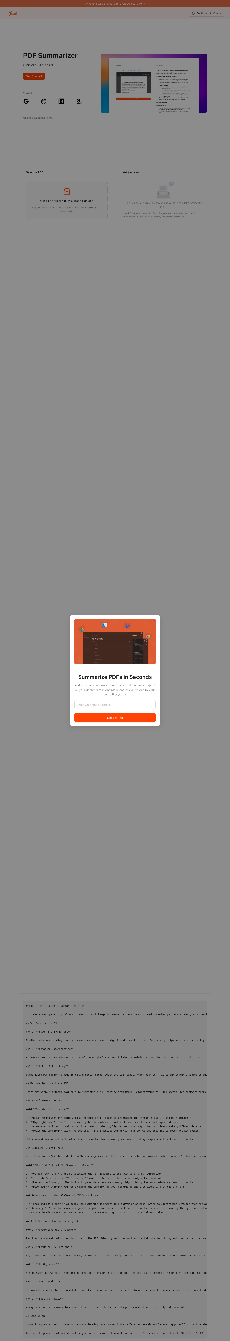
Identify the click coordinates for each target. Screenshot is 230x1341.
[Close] (155, 620)
